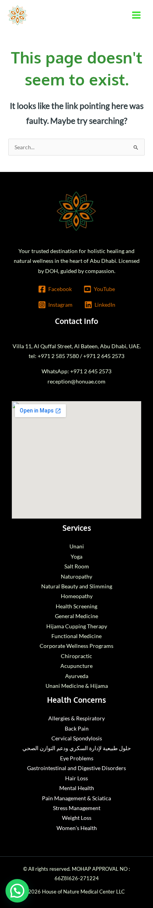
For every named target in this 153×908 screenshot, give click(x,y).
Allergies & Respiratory (76, 718)
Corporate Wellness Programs (76, 645)
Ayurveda (76, 676)
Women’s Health (76, 828)
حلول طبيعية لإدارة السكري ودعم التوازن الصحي (76, 748)
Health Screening (76, 606)
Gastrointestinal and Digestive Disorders (76, 768)
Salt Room (76, 566)
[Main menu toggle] (137, 15)
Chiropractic (76, 656)
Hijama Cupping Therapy (76, 626)
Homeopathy (77, 596)
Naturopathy (76, 576)
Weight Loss (76, 817)
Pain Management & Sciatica (76, 798)
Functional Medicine (76, 636)
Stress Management (76, 808)
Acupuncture (76, 665)
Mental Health (76, 788)
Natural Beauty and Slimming (76, 586)
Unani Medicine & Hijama (77, 685)
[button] (17, 891)
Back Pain (77, 728)
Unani (76, 546)
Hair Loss (76, 778)
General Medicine (76, 616)
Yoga (76, 556)
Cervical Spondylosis (76, 738)
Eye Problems (76, 758)
